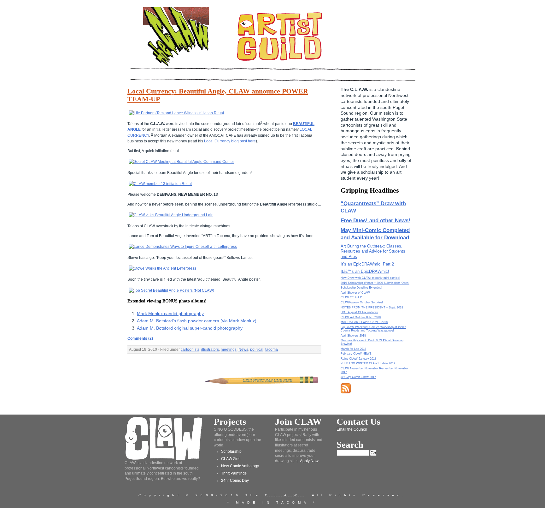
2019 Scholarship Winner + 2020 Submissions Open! (375, 282)
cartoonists (190, 349)
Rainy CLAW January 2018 (358, 358)
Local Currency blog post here (230, 141)
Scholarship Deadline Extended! (361, 287)
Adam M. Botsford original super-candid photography (190, 328)
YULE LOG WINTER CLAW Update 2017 (368, 363)
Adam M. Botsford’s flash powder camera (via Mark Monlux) (196, 320)
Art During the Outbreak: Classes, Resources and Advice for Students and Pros (373, 251)
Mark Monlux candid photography (170, 313)
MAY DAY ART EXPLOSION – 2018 (364, 322)
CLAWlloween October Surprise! (362, 302)
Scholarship (231, 451)
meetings (229, 349)
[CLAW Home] (176, 66)
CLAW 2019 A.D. (352, 297)
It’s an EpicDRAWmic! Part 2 (367, 264)
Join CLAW (298, 421)
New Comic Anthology (240, 466)
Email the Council (352, 429)
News (243, 349)
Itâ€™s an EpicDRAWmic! (365, 271)
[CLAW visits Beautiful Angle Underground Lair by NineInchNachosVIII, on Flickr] (170, 215)
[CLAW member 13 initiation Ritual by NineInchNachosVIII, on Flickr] (160, 184)
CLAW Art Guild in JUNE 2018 (361, 317)
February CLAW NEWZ (356, 353)
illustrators (210, 349)
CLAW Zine (231, 459)
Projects (230, 421)
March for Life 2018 (353, 348)
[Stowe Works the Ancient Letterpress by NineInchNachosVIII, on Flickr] (162, 268)
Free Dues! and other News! (375, 220)
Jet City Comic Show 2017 (358, 377)
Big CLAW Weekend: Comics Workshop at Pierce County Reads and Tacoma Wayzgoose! (373, 329)
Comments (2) (140, 338)
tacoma (271, 349)
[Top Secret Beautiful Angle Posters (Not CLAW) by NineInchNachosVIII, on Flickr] (171, 290)
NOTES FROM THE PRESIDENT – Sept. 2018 (372, 307)
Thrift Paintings (234, 473)
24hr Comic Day (235, 480)
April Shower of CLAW (355, 292)
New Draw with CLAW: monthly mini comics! (370, 277)
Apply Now (309, 461)
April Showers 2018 (353, 335)
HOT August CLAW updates (359, 312)
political (256, 349)
